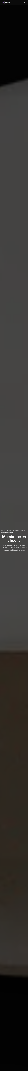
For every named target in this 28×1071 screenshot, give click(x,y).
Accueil (3, 530)
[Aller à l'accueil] (6, 2)
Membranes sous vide (19, 530)
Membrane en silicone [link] (7, 532)
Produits (9, 530)
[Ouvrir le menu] (24, 2)
